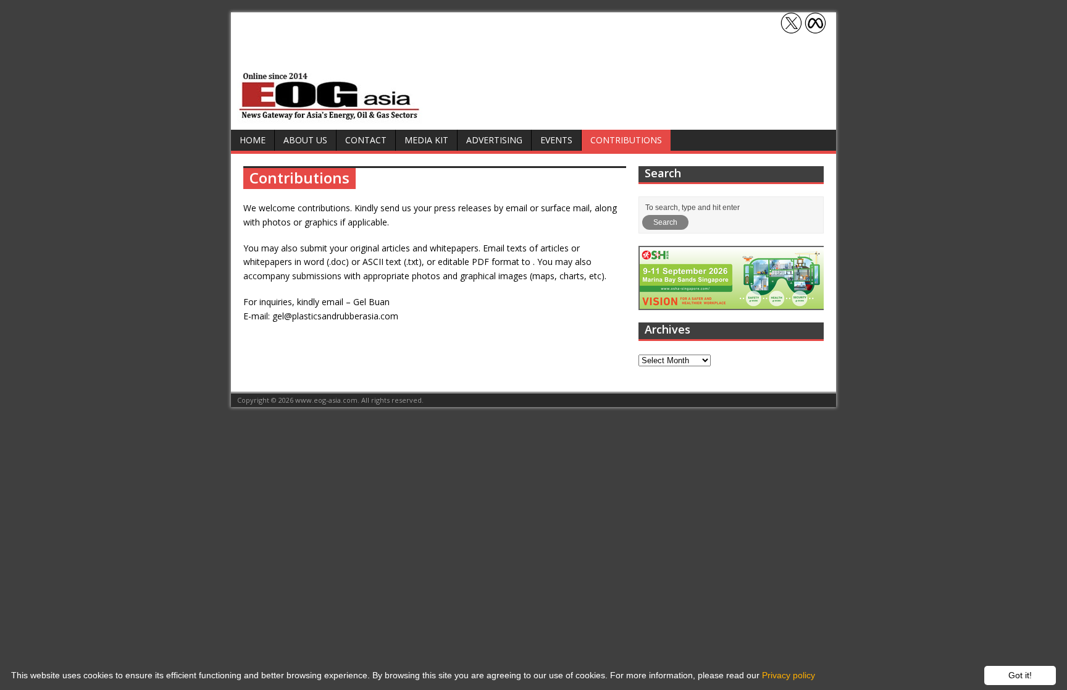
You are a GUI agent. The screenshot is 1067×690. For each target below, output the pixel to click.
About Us (305, 140)
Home (253, 140)
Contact (366, 140)
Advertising (494, 140)
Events (556, 140)
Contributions (626, 140)
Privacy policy (788, 675)
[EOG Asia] (329, 116)
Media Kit (426, 140)
